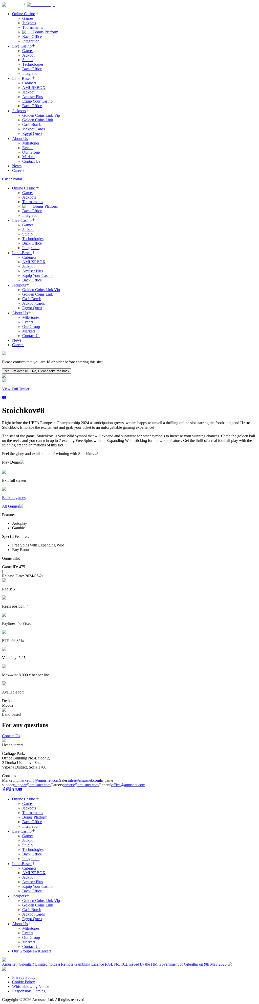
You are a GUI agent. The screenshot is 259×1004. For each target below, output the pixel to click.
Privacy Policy (23, 977)
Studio (27, 60)
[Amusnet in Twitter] (16, 790)
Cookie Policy (23, 982)
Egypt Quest (32, 133)
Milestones (30, 143)
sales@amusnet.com (84, 780)
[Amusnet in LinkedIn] (12, 790)
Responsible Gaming (29, 991)
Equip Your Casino (37, 101)
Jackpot (28, 55)
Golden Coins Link (37, 120)
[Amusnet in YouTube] (20, 790)
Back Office (32, 36)
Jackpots (29, 23)
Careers (18, 170)
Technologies (33, 64)
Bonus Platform (45, 32)
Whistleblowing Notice (30, 986)
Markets (28, 157)
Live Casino (22, 46)
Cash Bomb (31, 124)
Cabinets (29, 83)
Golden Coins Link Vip (41, 115)
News (16, 166)
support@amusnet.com (32, 785)
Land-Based (22, 78)
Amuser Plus (32, 96)
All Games (10, 506)
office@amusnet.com (128, 785)
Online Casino (23, 14)
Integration (30, 41)
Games (27, 18)
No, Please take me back (50, 371)
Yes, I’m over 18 (16, 371)
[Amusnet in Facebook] (4, 790)
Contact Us (31, 161)
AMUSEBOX (34, 87)
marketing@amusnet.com (38, 780)
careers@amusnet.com (81, 785)
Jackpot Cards (33, 129)
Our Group (31, 152)
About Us (20, 138)
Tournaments (32, 27)
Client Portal (12, 179)
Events (27, 148)
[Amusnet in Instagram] (8, 790)
